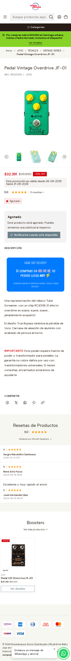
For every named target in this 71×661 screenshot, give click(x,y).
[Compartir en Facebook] (7, 403)
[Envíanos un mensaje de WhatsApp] (63, 653)
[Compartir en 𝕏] (16, 403)
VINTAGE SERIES (52, 50)
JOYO (20, 50)
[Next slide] (66, 157)
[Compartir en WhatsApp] (25, 403)
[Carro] (66, 17)
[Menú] (5, 17)
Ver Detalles (35, 42)
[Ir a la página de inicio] (35, 6)
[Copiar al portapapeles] (43, 403)
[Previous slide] (5, 157)
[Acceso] (59, 17)
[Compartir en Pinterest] (34, 403)
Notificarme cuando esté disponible (36, 234)
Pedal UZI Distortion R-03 (17, 578)
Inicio (9, 50)
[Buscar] (51, 17)
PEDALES (33, 50)
